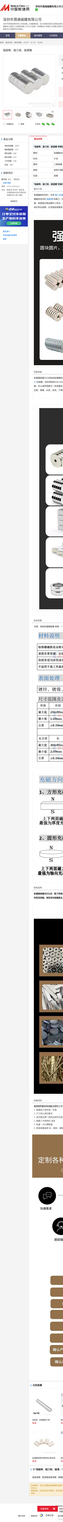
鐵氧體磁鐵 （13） (12, 149)
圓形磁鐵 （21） (11, 157)
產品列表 (8, 42)
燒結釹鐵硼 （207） (12, 146)
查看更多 (13, 201)
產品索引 (6, 231)
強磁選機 (36, 1477)
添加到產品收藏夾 (10, 235)
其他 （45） (9, 165)
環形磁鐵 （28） (11, 153)
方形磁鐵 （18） (11, 161)
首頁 (2, 42)
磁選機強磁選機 (49, 1477)
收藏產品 (9, 124)
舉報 (22, 124)
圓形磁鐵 (17, 42)
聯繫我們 (34, 1516)
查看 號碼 (7, 183)
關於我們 (21, 1516)
